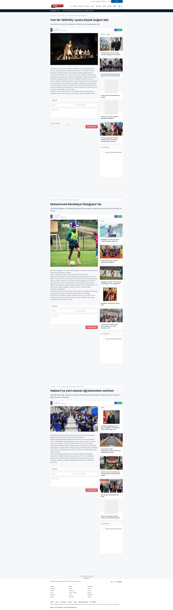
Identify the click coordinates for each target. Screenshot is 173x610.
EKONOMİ (81, 6)
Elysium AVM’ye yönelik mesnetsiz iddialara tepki (78, 10)
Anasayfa (53, 15)
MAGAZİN (98, 6)
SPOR (92, 6)
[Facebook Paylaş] (115, 30)
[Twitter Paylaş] (118, 30)
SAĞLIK (115, 6)
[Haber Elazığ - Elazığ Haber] (57, 6)
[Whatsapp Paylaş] (121, 30)
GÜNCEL (75, 6)
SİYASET (87, 6)
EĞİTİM (104, 6)
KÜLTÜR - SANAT (61, 15)
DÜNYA (109, 6)
